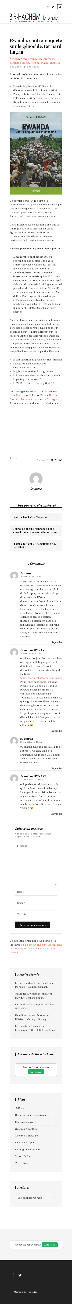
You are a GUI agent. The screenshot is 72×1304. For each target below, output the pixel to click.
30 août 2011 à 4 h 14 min (31, 576)
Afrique (14, 58)
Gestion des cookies (26, 1292)
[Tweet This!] (52, 460)
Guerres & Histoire (26, 1135)
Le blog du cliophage (27, 1149)
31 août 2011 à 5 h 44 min (31, 742)
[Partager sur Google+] (60, 460)
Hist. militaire (39, 62)
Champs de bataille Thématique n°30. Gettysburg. (34, 545)
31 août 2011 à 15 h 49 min (31, 779)
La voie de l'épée (25, 1142)
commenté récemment (48, 98)
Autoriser (36, 1072)
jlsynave (36, 489)
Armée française (31, 58)
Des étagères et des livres (30, 1115)
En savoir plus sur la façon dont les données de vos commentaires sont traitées (36, 948)
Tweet (13, 458)
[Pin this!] (56, 460)
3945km (19, 1108)
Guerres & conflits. (26, 1128)
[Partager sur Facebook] (48, 460)
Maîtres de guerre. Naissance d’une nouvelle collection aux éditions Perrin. (35, 530)
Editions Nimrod (24, 1121)
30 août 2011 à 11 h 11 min (31, 653)
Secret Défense (24, 1156)
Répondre (56, 642)
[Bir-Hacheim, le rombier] (34, 21)
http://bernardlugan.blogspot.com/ (41, 677)
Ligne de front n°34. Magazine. (30, 517)
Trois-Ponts (22, 1163)
